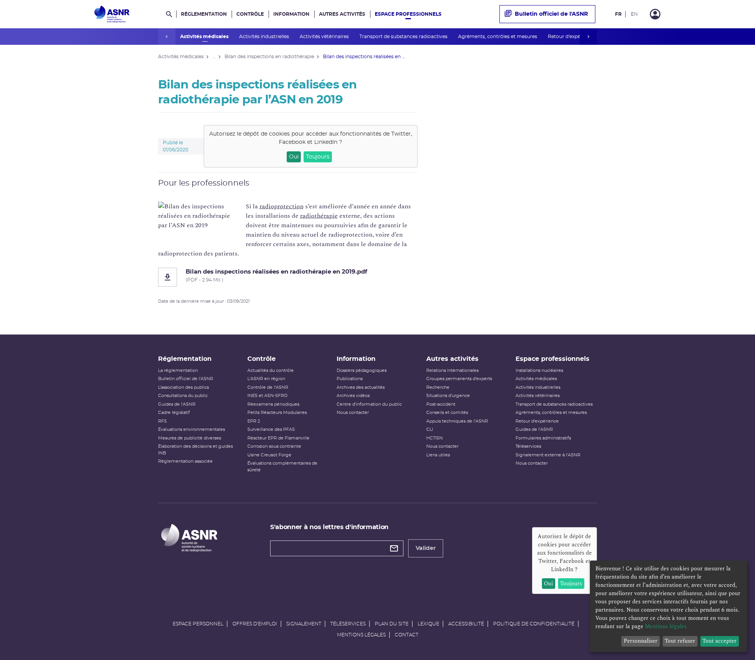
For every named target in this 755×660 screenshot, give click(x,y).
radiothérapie (319, 216)
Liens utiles (438, 455)
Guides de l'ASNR (176, 404)
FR (618, 14)
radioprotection (282, 206)
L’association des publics (183, 387)
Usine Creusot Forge (269, 455)
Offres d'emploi (254, 623)
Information (291, 14)
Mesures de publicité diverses (189, 438)
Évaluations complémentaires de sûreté (282, 466)
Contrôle (250, 14)
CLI (429, 429)
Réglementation (204, 14)
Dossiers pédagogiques (362, 370)
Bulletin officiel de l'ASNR (551, 14)
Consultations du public (183, 395)
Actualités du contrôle (270, 370)
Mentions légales (361, 634)
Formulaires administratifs (543, 438)
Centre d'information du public (369, 404)
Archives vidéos (353, 395)
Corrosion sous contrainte (274, 446)
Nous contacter (353, 412)
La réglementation (178, 370)
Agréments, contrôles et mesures (498, 36)
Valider (426, 548)
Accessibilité (466, 623)
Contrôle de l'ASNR (267, 387)
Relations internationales (452, 370)
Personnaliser (640, 641)
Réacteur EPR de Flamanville (278, 438)
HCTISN (434, 438)
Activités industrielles (264, 36)
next (588, 36)
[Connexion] (655, 14)
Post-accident (440, 404)
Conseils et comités (447, 412)
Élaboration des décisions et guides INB (195, 449)
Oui (294, 157)
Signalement (303, 623)
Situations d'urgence (448, 395)
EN (634, 14)
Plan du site (392, 623)
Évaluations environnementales (191, 429)
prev (166, 36)
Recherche (437, 387)
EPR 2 (253, 421)
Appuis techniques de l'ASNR (457, 421)
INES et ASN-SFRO (267, 395)
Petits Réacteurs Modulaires (277, 412)
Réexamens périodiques (273, 404)
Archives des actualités (361, 387)
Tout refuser (680, 641)
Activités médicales (205, 36)
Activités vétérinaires (325, 36)
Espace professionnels (408, 14)
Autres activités (342, 14)
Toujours (318, 157)
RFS (162, 421)
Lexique (428, 623)
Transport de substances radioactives (404, 36)
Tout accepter (719, 641)
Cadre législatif (174, 412)
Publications (350, 379)
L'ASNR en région (266, 379)
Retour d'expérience (572, 36)
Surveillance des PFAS (271, 429)
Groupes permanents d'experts (459, 379)
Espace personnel (198, 623)
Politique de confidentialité (534, 623)
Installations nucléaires (539, 370)
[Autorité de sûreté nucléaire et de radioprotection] (111, 14)
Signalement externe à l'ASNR (548, 455)
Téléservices (528, 446)
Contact (406, 634)
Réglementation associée (185, 461)
